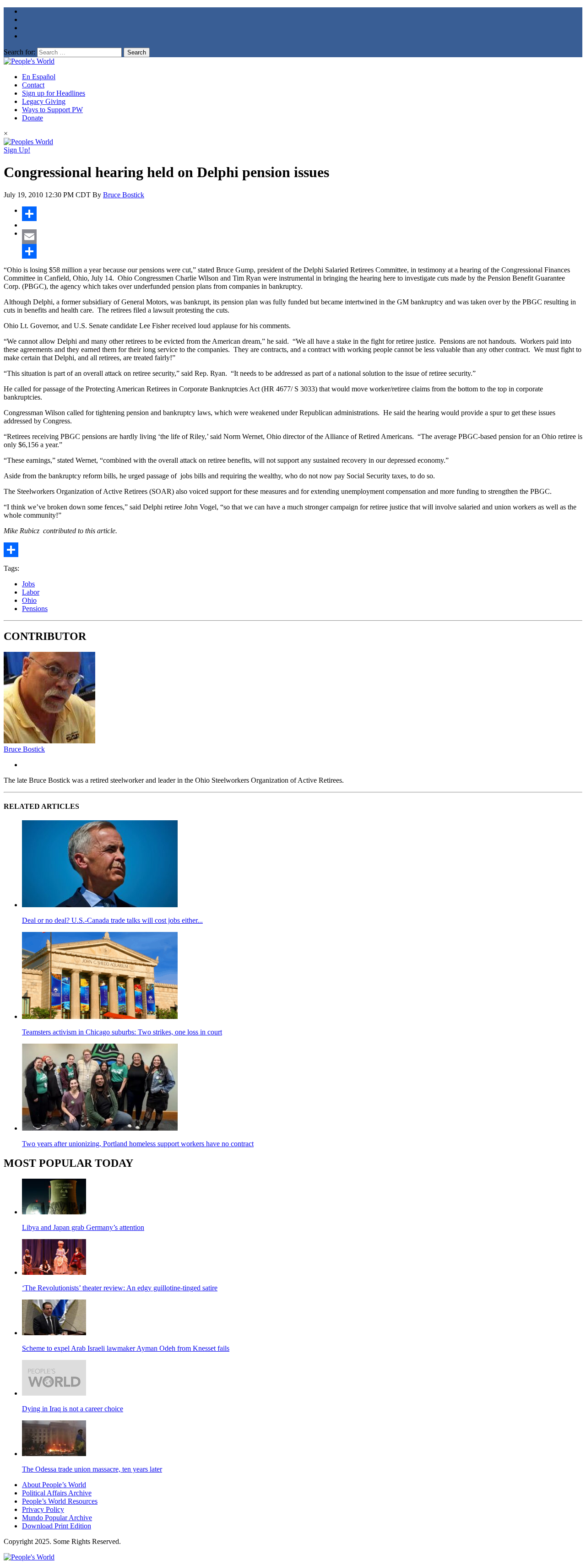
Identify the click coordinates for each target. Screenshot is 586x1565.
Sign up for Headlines (53, 93)
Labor (30, 592)
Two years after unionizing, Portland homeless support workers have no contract (138, 1144)
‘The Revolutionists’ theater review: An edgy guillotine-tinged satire (119, 1288)
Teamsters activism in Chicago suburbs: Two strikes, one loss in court (122, 1032)
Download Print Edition (56, 1526)
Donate (32, 118)
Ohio (29, 600)
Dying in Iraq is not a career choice (72, 1409)
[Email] (302, 236)
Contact (33, 85)
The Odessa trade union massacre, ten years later (92, 1469)
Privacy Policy (43, 1509)
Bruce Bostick (123, 195)
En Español (38, 77)
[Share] (302, 213)
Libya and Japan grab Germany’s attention (83, 1227)
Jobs (28, 584)
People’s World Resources (60, 1501)
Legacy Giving (43, 101)
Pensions (35, 608)
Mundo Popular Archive (57, 1518)
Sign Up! (17, 150)
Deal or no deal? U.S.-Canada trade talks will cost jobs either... (112, 920)
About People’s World (54, 1485)
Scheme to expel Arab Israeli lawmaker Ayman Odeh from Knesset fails (125, 1348)
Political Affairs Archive (57, 1493)
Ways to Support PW (52, 110)
